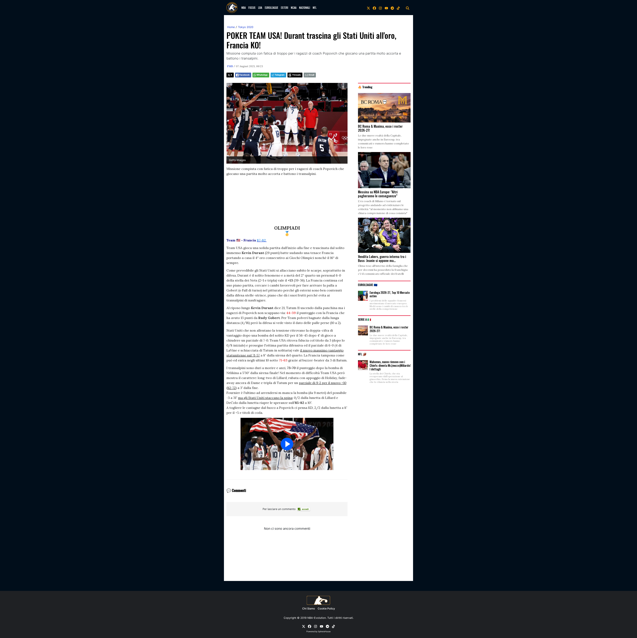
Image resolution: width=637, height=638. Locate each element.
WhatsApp (262, 75)
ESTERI (284, 8)
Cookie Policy (326, 608)
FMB (230, 66)
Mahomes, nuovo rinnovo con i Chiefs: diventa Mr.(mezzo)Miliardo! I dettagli (390, 365)
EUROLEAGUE (271, 8)
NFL (315, 8)
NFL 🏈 (362, 354)
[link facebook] (374, 7)
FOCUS (251, 8)
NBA (243, 8)
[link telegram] (392, 7)
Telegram (279, 75)
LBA (260, 8)
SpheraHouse (324, 631)
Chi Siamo (308, 608)
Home (231, 27)
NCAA (293, 8)
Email (311, 75)
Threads (296, 75)
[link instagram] (380, 7)
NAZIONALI (304, 8)
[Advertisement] (287, 202)
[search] (408, 7)
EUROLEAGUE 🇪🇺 (367, 285)
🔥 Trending (365, 87)
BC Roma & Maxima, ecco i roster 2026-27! (389, 329)
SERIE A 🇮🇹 (364, 319)
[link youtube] (386, 7)
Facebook (244, 75)
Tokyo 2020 (245, 27)
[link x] (368, 7)
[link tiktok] (398, 7)
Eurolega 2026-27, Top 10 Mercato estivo (390, 294)
